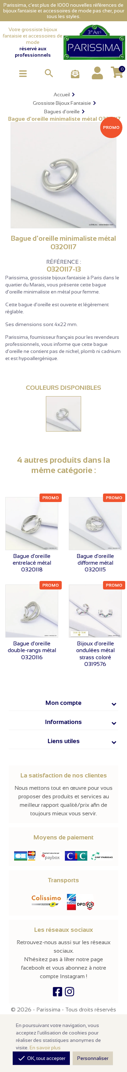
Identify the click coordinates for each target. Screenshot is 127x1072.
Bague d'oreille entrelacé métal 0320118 (32, 562)
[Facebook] (57, 994)
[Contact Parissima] (75, 74)
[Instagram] (69, 994)
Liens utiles (64, 741)
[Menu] (23, 73)
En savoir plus (45, 1047)
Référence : (63, 262)
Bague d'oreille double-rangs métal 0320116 (32, 650)
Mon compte (63, 702)
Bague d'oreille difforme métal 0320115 (95, 562)
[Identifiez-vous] (97, 73)
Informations (63, 721)
